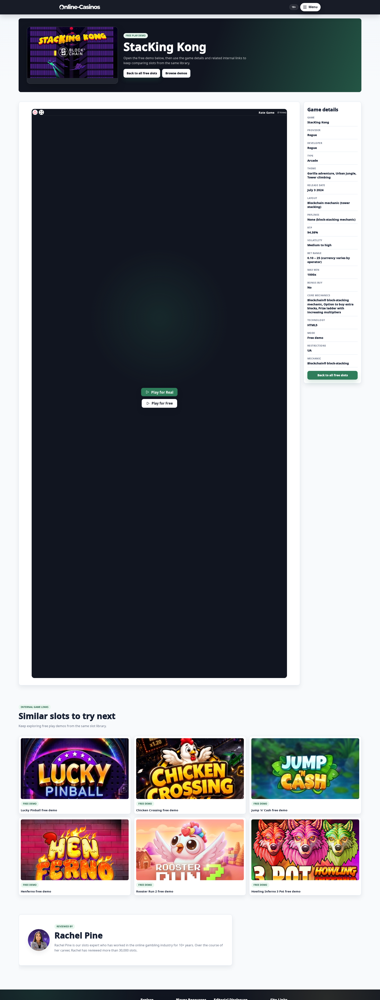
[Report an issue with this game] (35, 112)
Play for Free (162, 403)
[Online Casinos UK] (81, 7)
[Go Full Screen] (41, 112)
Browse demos (176, 73)
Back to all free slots (142, 73)
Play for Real (162, 392)
